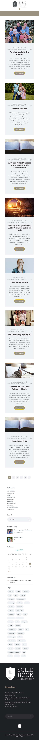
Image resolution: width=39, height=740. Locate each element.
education (11, 606)
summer (17, 644)
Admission (10, 493)
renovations (11, 633)
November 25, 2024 (17, 436)
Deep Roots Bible (19, 441)
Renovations (11, 503)
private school (12, 629)
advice (18, 591)
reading (20, 629)
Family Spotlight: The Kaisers (19, 53)
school (19, 637)
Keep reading (19, 73)
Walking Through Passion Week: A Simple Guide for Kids (19, 227)
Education (11, 499)
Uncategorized (12, 507)
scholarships (11, 637)
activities (11, 591)
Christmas (11, 599)
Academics (11, 491)
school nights (21, 640)
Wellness (10, 509)
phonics (18, 625)
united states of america (14, 652)
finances (11, 610)
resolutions (20, 633)
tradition (25, 648)
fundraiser (11, 614)
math (17, 622)
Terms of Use (30, 735)
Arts (9, 495)
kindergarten (20, 618)
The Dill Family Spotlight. (19, 334)
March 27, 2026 (18, 221)
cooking (19, 603)
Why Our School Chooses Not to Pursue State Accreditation (19, 165)
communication (20, 599)
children (23, 595)
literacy (10, 622)
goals (25, 614)
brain (16, 595)
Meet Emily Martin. (19, 282)
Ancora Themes (9, 735)
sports (10, 644)
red (27, 629)
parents (10, 625)
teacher (10, 648)
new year (24, 622)
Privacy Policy (20, 736)
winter (16, 656)
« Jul (8, 571)
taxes (24, 644)
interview (11, 618)
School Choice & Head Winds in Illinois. (19, 388)
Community (11, 497)
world (23, 656)
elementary (19, 606)
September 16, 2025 (18, 330)
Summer (10, 505)
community (11, 603)
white (10, 656)
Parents (10, 501)
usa (24, 652)
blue (10, 595)
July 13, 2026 (18, 104)
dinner (26, 603)
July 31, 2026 (18, 47)
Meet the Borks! (19, 109)
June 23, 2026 (18, 158)
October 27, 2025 (18, 278)
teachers (18, 648)
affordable (26, 591)
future (18, 614)
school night (11, 640)
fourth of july (20, 610)
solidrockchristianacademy (17, 49)
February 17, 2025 (18, 382)
